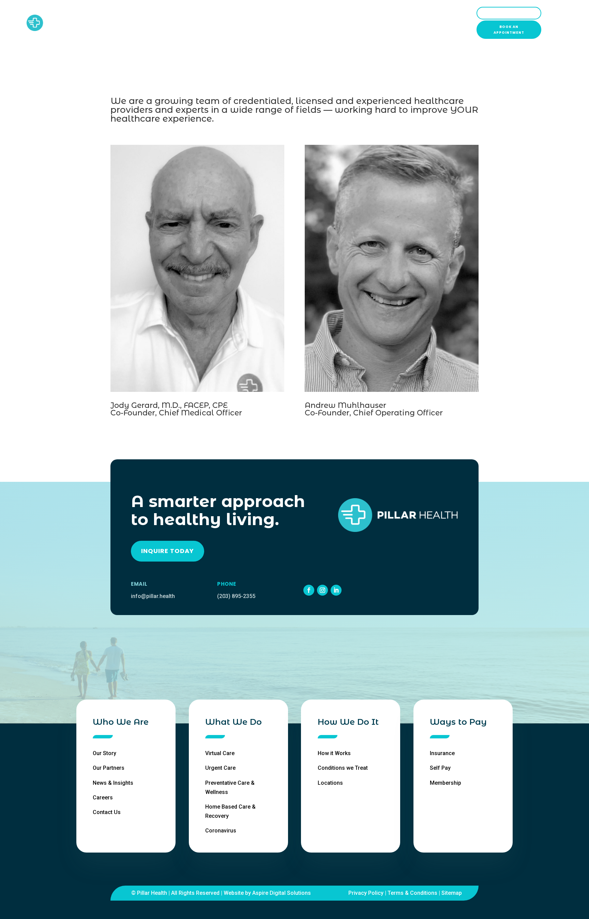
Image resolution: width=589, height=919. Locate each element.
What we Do (238, 23)
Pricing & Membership (342, 23)
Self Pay (440, 768)
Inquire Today (167, 551)
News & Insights (113, 783)
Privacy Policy (365, 893)
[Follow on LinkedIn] (336, 590)
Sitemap (451, 893)
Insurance (442, 753)
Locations (395, 23)
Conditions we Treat (343, 768)
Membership (445, 783)
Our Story (104, 753)
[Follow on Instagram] (322, 590)
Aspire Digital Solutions (281, 893)
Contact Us (107, 812)
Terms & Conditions (412, 893)
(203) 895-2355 (236, 596)
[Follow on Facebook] (308, 590)
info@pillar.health (153, 596)
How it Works (334, 753)
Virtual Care (220, 753)
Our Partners (108, 768)
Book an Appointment (509, 29)
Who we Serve (284, 23)
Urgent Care (220, 768)
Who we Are (195, 23)
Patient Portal (509, 13)
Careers (103, 797)
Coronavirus (220, 830)
